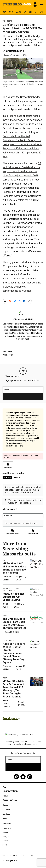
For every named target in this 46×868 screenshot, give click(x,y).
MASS (18, 12)
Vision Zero (7, 21)
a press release (13, 115)
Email (6, 390)
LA (25, 12)
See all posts (10, 718)
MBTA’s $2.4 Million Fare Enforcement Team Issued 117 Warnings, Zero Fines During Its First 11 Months (14, 689)
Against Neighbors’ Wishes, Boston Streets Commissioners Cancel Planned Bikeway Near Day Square (14, 653)
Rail (4, 560)
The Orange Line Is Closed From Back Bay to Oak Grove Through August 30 (14, 623)
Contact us (7, 823)
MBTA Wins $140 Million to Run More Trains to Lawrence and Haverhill (14, 568)
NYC (11, 12)
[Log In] (35, 4)
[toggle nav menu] (41, 4)
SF (36, 12)
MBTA (5, 615)
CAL (41, 12)
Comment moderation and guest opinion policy (7, 836)
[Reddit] (16, 776)
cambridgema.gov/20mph (17, 290)
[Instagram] (29, 776)
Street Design (8, 640)
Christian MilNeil (15, 50)
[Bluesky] (23, 776)
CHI (30, 12)
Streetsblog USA (11, 588)
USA (4, 12)
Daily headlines (9, 590)
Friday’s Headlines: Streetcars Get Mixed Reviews (14, 596)
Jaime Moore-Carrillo (6, 703)
